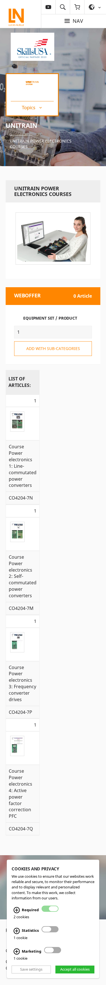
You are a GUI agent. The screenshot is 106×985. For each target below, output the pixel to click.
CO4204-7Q (21, 829)
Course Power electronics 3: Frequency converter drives (22, 683)
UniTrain (21, 125)
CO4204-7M (21, 608)
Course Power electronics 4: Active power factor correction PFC (20, 793)
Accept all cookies (75, 969)
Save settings (31, 969)
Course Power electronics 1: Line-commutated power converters (22, 466)
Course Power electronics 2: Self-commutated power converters (22, 576)
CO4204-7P (20, 712)
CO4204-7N (21, 498)
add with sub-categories (53, 348)
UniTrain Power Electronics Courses (41, 143)
